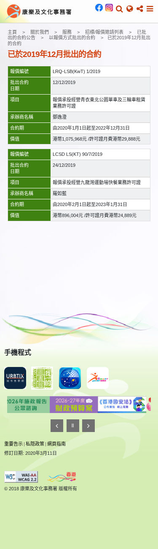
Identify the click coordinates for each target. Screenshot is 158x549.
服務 (67, 32)
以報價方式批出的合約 (72, 37)
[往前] (57, 425)
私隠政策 (35, 443)
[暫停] (73, 425)
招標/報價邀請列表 (104, 32)
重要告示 (13, 443)
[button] (119, 9)
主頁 (12, 32)
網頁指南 (56, 443)
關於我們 (39, 32)
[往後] (88, 425)
